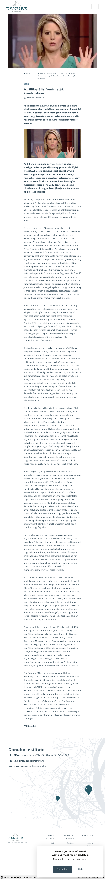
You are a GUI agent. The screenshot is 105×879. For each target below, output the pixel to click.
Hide (80, 869)
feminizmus (45, 76)
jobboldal (50, 73)
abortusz (43, 73)
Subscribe (62, 869)
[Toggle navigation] (95, 6)
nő (51, 76)
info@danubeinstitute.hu (32, 760)
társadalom (72, 73)
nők (38, 76)
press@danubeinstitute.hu (33, 766)
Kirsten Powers (68, 76)
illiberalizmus (57, 76)
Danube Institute (60, 73)
